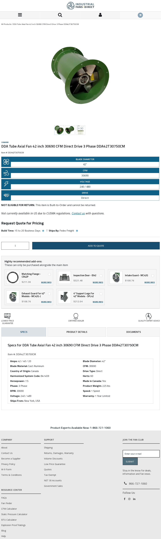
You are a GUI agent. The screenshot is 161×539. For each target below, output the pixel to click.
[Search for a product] (60, 15)
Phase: (14, 386)
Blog (3, 530)
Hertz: (86, 376)
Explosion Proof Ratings (13, 525)
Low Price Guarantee (54, 464)
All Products (6, 24)
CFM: (85, 366)
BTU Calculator (9, 519)
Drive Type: (89, 371)
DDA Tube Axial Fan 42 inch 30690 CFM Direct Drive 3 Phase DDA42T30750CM (46, 24)
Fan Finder (6, 503)
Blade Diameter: (92, 361)
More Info (46, 282)
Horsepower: (17, 381)
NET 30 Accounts (53, 480)
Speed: (87, 391)
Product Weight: (92, 386)
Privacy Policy (8, 464)
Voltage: (15, 396)
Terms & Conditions (11, 474)
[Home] (80, 5)
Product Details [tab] (77, 332)
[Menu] (20, 15)
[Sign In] (100, 15)
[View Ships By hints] (77, 231)
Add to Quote (96, 246)
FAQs (4, 497)
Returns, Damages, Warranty (59, 453)
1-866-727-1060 (100, 428)
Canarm (4, 142)
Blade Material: (19, 366)
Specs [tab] (23, 332)
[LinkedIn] (134, 499)
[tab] (80, 373)
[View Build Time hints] (43, 231)
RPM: (13, 391)
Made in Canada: (92, 381)
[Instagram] (130, 499)
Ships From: (17, 401)
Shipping (48, 447)
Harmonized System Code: (25, 376)
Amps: (13, 361)
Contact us (78, 213)
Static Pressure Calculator (14, 514)
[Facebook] (125, 499)
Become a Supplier (10, 458)
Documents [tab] (133, 332)
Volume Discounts (53, 458)
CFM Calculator (9, 508)
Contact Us (7, 453)
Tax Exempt (50, 474)
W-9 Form (6, 469)
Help (3, 536)
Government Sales (53, 485)
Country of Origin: (20, 371)
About (4, 447)
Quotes (48, 469)
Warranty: (88, 396)
